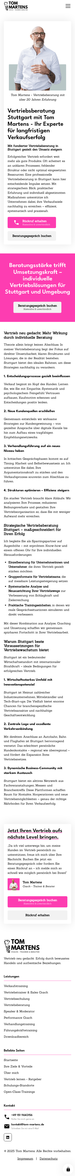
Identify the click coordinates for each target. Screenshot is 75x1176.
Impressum (25, 1158)
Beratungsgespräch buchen (31, 236)
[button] (67, 6)
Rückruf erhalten (37, 915)
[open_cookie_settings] (68, 1169)
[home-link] (16, 6)
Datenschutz (49, 1158)
